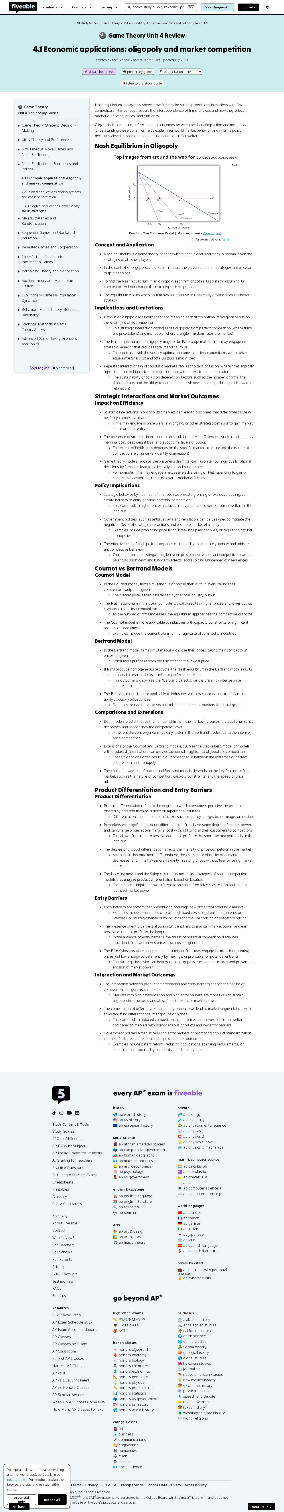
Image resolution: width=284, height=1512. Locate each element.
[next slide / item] (237, 202)
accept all (52, 1500)
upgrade (248, 7)
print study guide (139, 72)
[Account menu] (267, 7)
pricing (106, 7)
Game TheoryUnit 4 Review (142, 35)
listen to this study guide (144, 83)
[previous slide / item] (113, 202)
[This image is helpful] (224, 240)
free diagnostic (217, 7)
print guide (41, 368)
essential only (21, 1499)
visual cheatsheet (101, 71)
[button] (170, 238)
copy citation (173, 71)
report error (64, 368)
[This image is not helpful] (229, 240)
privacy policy (17, 1479)
